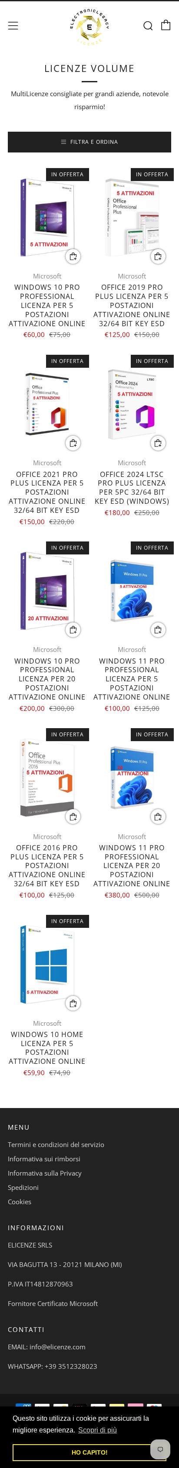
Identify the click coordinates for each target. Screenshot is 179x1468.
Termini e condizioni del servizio (56, 1144)
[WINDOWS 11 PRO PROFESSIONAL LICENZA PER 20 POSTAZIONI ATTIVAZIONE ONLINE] (132, 778)
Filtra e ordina (94, 142)
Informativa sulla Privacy (45, 1173)
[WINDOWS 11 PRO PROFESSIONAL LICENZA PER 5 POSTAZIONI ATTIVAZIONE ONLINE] (132, 591)
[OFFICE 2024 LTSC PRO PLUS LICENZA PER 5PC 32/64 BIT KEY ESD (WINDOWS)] (132, 404)
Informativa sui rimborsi (44, 1158)
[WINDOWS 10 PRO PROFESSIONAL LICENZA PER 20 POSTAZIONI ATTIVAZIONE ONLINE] (47, 591)
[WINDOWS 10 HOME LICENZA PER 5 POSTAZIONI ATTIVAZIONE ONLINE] (47, 964)
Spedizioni (23, 1187)
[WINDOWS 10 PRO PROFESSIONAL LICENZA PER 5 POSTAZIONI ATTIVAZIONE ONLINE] (47, 217)
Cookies (19, 1201)
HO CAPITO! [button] (90, 1452)
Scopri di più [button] (97, 1430)
